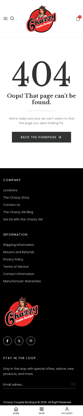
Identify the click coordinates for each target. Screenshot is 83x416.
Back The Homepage (39, 137)
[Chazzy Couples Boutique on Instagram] (31, 341)
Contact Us (11, 205)
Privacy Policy (13, 259)
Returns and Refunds (18, 252)
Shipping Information (18, 245)
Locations (10, 190)
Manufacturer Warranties (22, 281)
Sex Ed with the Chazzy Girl (23, 219)
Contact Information (18, 274)
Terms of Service (16, 266)
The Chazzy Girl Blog (18, 212)
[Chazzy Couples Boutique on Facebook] (7, 341)
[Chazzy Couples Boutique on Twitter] (19, 341)
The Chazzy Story (16, 197)
